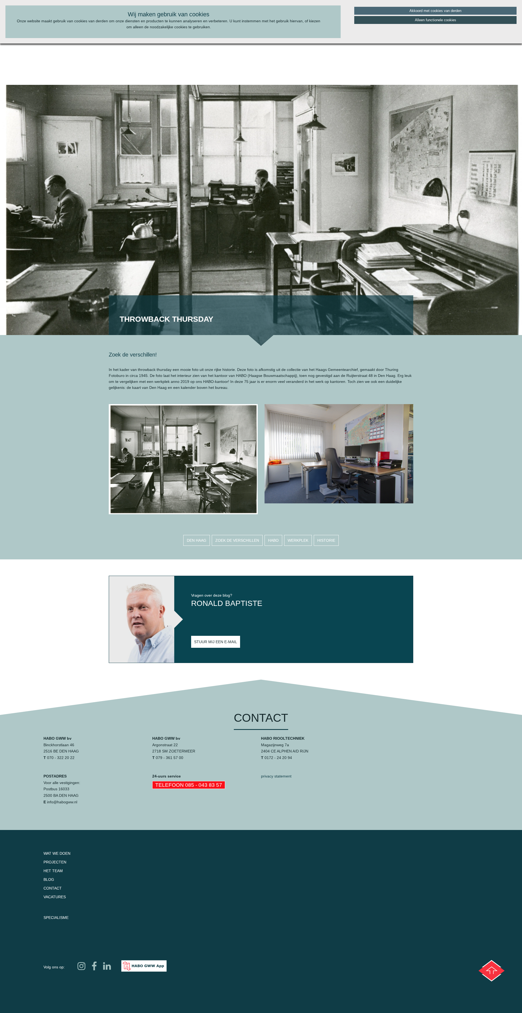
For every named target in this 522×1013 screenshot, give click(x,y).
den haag (196, 540)
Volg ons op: (54, 967)
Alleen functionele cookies (435, 20)
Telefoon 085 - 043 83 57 (188, 785)
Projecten (55, 862)
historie (326, 540)
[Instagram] (81, 965)
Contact (53, 888)
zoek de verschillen (237, 540)
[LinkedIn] (107, 966)
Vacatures (55, 897)
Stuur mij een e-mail (215, 642)
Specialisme (56, 917)
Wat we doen (57, 853)
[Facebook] (94, 966)
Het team (53, 871)
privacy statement (276, 776)
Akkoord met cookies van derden (435, 11)
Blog (49, 879)
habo (273, 540)
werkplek (298, 540)
